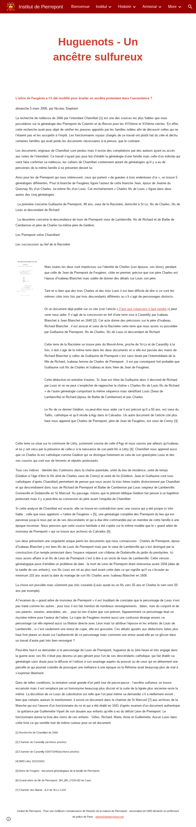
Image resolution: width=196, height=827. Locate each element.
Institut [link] (101, 7)
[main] (98, 49)
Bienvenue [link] (80, 7)
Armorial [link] (149, 7)
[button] (190, 6)
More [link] (172, 7)
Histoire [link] (124, 7)
